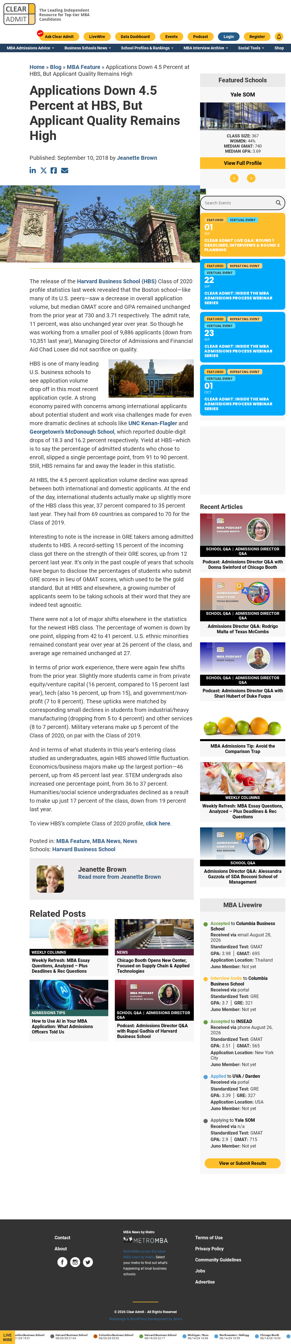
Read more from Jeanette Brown (119, 876)
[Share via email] (64, 170)
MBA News (106, 841)
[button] (234, 178)
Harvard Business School (83, 849)
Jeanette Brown (137, 157)
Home (37, 67)
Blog (55, 67)
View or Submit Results (242, 1163)
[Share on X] (43, 170)
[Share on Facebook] (54, 170)
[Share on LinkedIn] (33, 170)
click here (158, 823)
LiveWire (7, 1337)
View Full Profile (243, 163)
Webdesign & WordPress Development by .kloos (145, 1319)
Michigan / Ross (188, 1335)
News (130, 841)
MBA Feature (83, 67)
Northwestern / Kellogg (224, 1335)
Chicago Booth (259, 1335)
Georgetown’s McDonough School (72, 431)
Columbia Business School (17, 1335)
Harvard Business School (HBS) (117, 281)
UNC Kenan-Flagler (152, 423)
